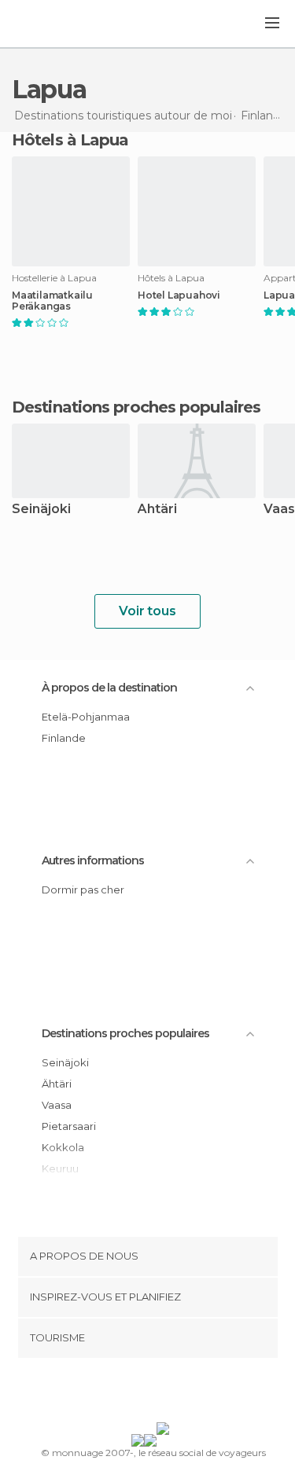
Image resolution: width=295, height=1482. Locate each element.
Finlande (64, 738)
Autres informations (93, 860)
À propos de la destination (109, 687)
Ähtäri (157, 509)
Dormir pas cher (83, 889)
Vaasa (57, 1105)
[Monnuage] (54, 24)
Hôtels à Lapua (70, 139)
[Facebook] (123, 1393)
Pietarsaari (69, 1126)
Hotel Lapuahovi (179, 295)
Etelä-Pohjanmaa (86, 716)
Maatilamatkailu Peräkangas (52, 301)
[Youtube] (184, 1393)
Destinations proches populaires (136, 407)
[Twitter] (143, 1393)
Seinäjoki (41, 509)
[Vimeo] (163, 1393)
